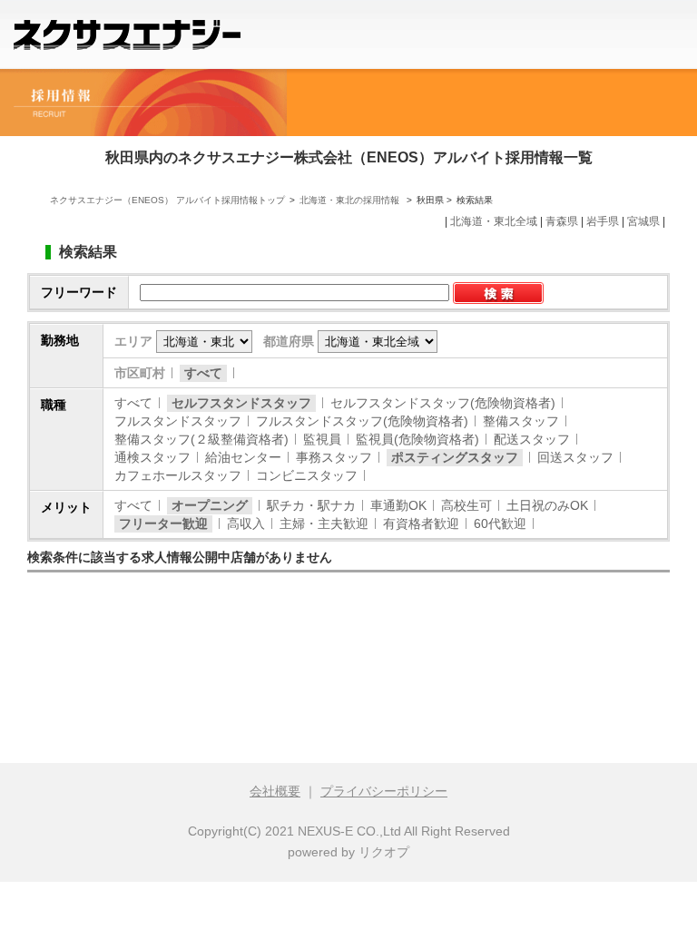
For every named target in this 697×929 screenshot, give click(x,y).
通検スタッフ (152, 457)
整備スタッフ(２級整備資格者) (201, 439)
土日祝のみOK (547, 505)
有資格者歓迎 (421, 523)
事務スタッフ (334, 457)
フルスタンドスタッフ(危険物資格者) (362, 421)
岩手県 (602, 221)
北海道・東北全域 (493, 221)
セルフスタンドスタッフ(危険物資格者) (442, 403)
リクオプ (383, 852)
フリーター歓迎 (163, 523)
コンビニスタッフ (307, 475)
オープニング (210, 505)
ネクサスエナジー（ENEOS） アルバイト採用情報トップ (167, 200)
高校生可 (466, 505)
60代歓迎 (500, 523)
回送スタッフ (575, 457)
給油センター (243, 457)
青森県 (561, 221)
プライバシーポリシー (383, 791)
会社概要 (275, 791)
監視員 (322, 439)
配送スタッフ (532, 439)
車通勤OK (398, 505)
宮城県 (643, 221)
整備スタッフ (521, 421)
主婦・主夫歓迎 (324, 523)
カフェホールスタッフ (177, 475)
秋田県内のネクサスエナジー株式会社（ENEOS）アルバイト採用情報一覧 (349, 157)
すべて (203, 373)
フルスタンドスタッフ (177, 421)
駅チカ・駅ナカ (311, 505)
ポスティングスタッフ (454, 457)
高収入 (246, 523)
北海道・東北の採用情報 (350, 200)
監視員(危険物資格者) (417, 439)
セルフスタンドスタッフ (241, 403)
